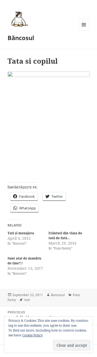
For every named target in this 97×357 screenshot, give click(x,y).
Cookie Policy (32, 335)
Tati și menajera (21, 233)
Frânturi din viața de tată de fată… (65, 235)
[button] (19, 19)
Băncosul (21, 38)
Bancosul (58, 295)
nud (27, 299)
